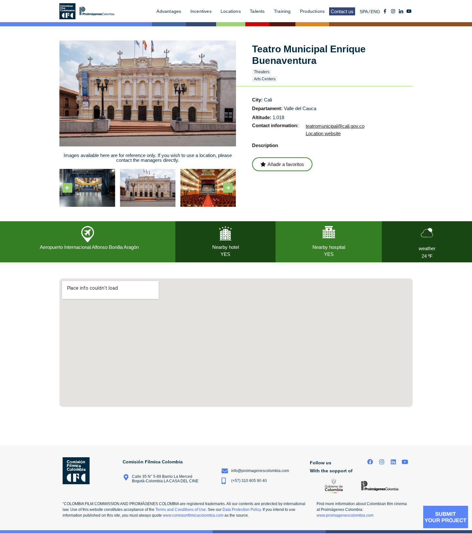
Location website (323, 133)
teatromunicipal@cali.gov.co (335, 126)
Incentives (201, 11)
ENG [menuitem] (375, 11)
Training (282, 11)
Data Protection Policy (242, 509)
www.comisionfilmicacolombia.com (193, 515)
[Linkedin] (393, 462)
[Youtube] (409, 11)
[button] (67, 188)
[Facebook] (370, 462)
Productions (312, 11)
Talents (257, 11)
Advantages (168, 11)
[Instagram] (382, 462)
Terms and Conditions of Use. (181, 509)
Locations (231, 11)
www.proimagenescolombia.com (345, 515)
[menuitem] (365, 11)
